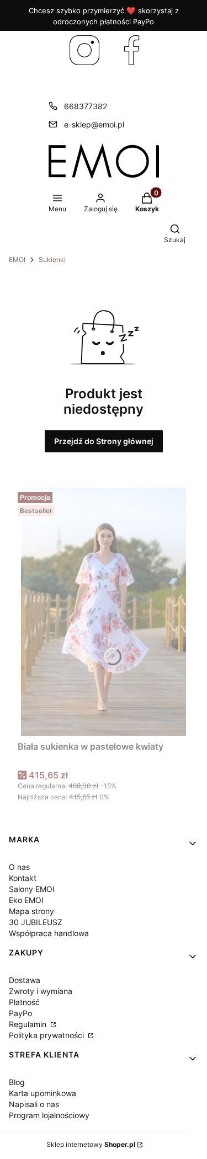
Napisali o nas (34, 1104)
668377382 (85, 106)
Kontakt (22, 878)
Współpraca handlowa (49, 933)
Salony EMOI (32, 889)
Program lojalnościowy (49, 1115)
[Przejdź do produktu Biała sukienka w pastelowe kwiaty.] (103, 612)
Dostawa (24, 980)
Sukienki (52, 259)
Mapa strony (31, 911)
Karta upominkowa (42, 1093)
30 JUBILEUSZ (35, 922)
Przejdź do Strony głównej (103, 441)
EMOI (17, 259)
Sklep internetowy (90, 1144)
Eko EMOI (26, 900)
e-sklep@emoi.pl (94, 124)
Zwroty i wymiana (40, 991)
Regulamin (29, 1024)
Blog (17, 1082)
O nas (19, 867)
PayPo (20, 1013)
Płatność (24, 1002)
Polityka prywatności (47, 1035)
